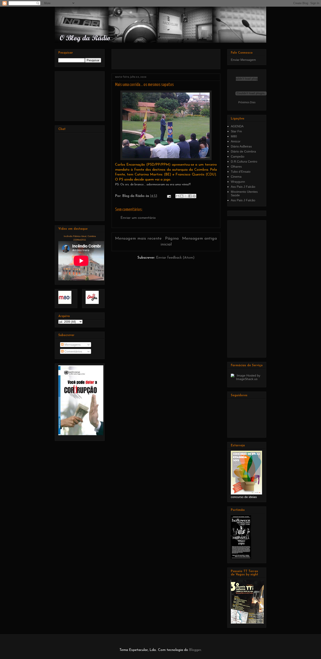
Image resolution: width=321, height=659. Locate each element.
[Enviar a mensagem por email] (177, 196)
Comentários (73, 351)
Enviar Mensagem (243, 59)
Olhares (236, 166)
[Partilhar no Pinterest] (194, 196)
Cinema (236, 176)
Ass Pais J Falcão (243, 186)
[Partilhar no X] (186, 196)
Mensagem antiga (199, 239)
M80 (234, 136)
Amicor (235, 141)
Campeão (237, 156)
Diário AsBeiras (241, 146)
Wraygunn (238, 181)
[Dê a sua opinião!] (181, 196)
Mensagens (72, 344)
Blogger (195, 650)
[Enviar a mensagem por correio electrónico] (168, 196)
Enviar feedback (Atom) (175, 257)
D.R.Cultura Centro (244, 161)
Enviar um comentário (138, 218)
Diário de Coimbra (243, 151)
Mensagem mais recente (138, 239)
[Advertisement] (166, 57)
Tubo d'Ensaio (240, 171)
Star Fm (236, 131)
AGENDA (237, 126)
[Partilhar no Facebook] (190, 196)
